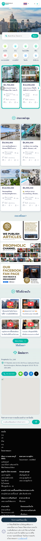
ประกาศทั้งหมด (20, 216)
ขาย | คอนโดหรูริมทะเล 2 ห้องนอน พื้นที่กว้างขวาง (9, 147)
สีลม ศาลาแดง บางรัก (26, 490)
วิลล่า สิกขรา (5, 481)
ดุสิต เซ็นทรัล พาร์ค (25, 494)
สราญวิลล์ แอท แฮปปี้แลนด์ (9, 494)
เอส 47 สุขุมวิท (5, 475)
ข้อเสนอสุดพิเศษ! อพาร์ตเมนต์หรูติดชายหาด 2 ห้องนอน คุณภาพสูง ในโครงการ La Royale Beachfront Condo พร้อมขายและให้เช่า (9, 193)
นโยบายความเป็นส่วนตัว (28, 510)
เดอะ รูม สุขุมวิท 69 (25, 478)
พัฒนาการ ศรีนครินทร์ (9, 498)
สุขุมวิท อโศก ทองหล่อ (8, 472)
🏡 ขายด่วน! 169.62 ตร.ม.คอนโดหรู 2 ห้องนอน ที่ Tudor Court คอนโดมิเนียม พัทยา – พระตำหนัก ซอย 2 (30, 193)
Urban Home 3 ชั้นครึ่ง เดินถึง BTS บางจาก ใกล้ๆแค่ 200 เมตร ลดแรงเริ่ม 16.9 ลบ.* (30, 89)
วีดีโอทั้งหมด (20, 345)
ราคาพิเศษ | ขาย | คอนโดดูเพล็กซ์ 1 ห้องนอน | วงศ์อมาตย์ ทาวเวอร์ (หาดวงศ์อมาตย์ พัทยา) (30, 147)
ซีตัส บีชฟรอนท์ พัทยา (8, 467)
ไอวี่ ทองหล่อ (5, 483)
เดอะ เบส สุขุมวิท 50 (25, 481)
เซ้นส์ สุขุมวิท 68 (24, 475)
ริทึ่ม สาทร (22, 501)
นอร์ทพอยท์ (5, 462)
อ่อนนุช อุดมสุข (24, 472)
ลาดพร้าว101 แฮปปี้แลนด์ (10, 490)
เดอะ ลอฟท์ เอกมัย (7, 478)
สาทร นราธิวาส (24, 498)
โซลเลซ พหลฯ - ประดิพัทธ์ (27, 460)
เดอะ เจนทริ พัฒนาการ (8, 501)
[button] (38, 21)
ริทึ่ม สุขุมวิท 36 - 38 (7, 486)
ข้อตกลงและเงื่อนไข (27, 506)
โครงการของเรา (6, 451)
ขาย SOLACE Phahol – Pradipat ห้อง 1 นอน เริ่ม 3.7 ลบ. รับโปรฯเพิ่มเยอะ (11, 89)
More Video (19, 341)
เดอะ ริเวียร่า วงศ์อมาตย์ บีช (9, 465)
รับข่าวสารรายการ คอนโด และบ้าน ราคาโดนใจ (17, 418)
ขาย (2, 435)
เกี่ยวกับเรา (24, 514)
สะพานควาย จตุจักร (26, 456)
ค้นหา (35, 36)
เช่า (2, 438)
